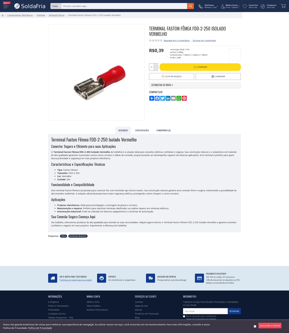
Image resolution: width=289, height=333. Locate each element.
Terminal (40, 15)
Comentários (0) (163, 130)
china (63, 236)
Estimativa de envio (161, 85)
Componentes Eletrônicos (20, 15)
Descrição (123, 130)
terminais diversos (78, 236)
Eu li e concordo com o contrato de (201, 317)
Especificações (142, 130)
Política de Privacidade (40, 327)
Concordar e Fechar (269, 325)
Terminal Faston (56, 15)
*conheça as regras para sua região (75, 280)
